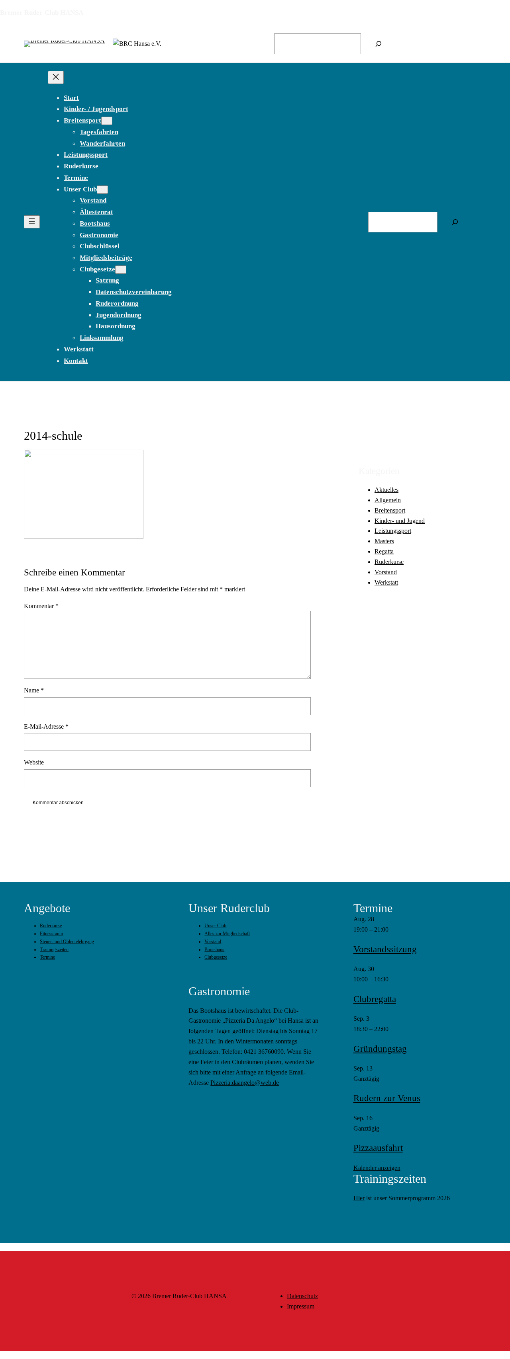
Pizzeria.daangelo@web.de (244, 1082)
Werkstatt (386, 582)
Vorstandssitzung (385, 949)
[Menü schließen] (56, 77)
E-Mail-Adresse (46, 726)
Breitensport (390, 510)
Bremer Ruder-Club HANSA (41, 12)
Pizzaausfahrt (378, 1148)
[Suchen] (378, 43)
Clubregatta (374, 999)
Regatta (384, 551)
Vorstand (386, 572)
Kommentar (41, 605)
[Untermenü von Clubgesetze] (120, 269)
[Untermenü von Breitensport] (106, 121)
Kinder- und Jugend (400, 520)
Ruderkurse (389, 561)
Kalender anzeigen (376, 1167)
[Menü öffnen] (32, 221)
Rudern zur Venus (386, 1098)
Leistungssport (393, 530)
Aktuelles (386, 489)
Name (34, 690)
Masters (384, 541)
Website (34, 762)
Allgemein (388, 499)
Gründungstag (380, 1049)
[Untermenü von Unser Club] (102, 189)
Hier (359, 1198)
